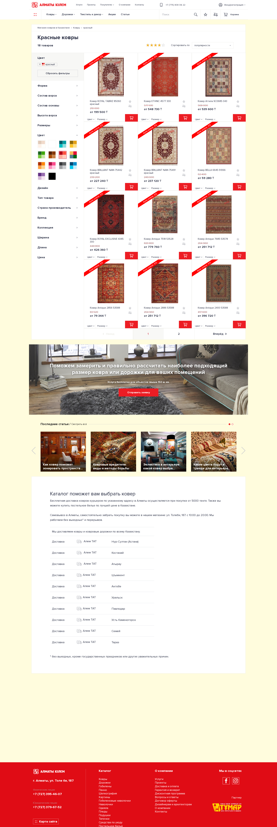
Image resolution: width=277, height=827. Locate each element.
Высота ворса (47, 115)
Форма (42, 85)
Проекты (160, 782)
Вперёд (218, 334)
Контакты (161, 811)
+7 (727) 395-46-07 (47, 794)
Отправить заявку (138, 392)
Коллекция (45, 227)
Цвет (41, 58)
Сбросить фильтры (58, 73)
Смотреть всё (79, 424)
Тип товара (46, 198)
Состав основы (48, 105)
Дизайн (43, 188)
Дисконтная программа (170, 793)
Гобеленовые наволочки (115, 800)
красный (50, 64)
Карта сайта (48, 821)
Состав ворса (47, 95)
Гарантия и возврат (167, 790)
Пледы (103, 811)
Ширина (43, 237)
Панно (103, 790)
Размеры (44, 125)
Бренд (42, 217)
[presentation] (34, 450)
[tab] (58, 86)
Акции (112, 14)
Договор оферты (166, 800)
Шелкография (108, 793)
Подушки (104, 815)
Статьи (125, 14)
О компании (162, 808)
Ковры (50, 14)
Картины (104, 797)
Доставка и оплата (167, 786)
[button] (107, 4)
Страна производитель (54, 208)
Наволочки (106, 804)
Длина (42, 247)
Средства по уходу (110, 822)
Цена (41, 257)
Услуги (159, 779)
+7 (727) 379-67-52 (47, 807)
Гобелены (105, 786)
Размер (101, 119)
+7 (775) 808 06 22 (175, 5)
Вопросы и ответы (166, 797)
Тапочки (104, 818)
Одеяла (103, 808)
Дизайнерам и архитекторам (173, 804)
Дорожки (67, 14)
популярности (202, 45)
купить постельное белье (78, 505)
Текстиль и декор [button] (90, 14)
